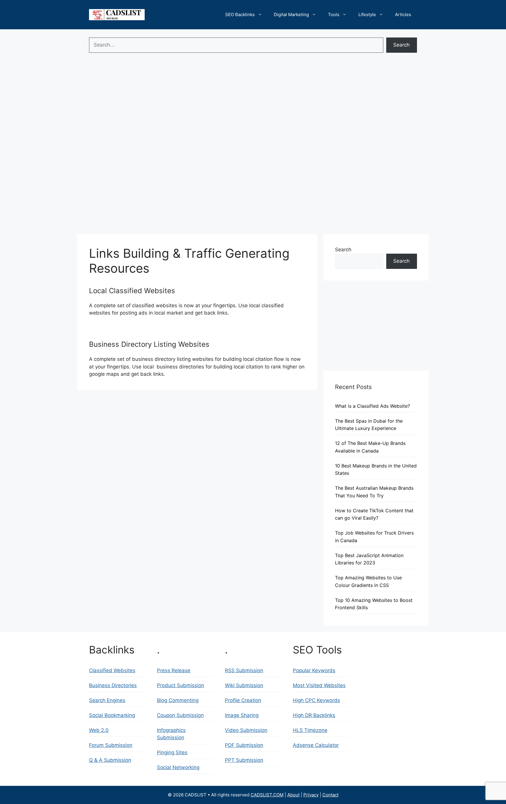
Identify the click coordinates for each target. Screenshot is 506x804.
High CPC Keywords (316, 700)
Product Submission (180, 685)
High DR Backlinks (314, 715)
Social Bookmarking (112, 715)
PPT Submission (244, 760)
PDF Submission (244, 745)
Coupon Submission (180, 715)
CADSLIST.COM (267, 795)
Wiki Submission (244, 685)
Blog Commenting (178, 700)
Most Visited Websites (319, 685)
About (293, 795)
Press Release (173, 670)
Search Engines (107, 700)
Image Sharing (242, 715)
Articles (403, 14)
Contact (330, 795)
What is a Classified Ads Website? (372, 406)
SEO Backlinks (240, 14)
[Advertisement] (253, 100)
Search (401, 45)
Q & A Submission (110, 760)
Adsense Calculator (316, 745)
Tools (333, 14)
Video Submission (246, 730)
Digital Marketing (291, 14)
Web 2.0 (99, 730)
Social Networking (178, 767)
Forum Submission (110, 745)
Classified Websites (112, 670)
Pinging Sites (172, 752)
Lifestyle (367, 14)
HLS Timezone (310, 730)
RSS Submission (244, 670)
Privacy (311, 795)
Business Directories (113, 685)
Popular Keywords (314, 670)
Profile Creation (243, 700)
